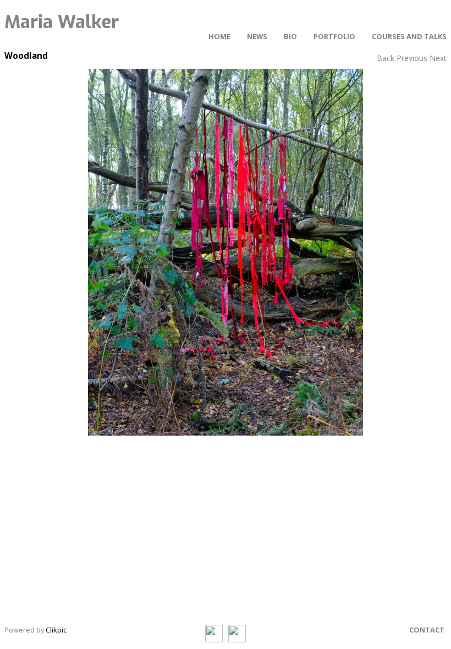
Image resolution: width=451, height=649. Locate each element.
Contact (426, 630)
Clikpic (56, 630)
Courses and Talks (409, 36)
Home (219, 36)
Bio (290, 36)
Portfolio (334, 36)
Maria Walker (61, 22)
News (257, 36)
